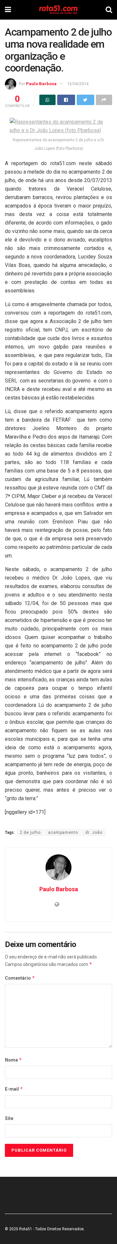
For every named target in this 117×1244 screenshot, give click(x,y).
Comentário (20, 978)
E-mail (14, 1089)
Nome (13, 1060)
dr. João (93, 832)
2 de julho (30, 832)
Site (9, 1118)
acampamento (63, 832)
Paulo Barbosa (41, 83)
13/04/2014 (77, 83)
